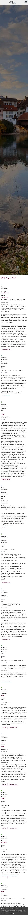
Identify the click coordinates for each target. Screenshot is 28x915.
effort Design (4, 842)
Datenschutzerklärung (9, 913)
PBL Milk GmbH (4, 293)
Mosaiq (2, 414)
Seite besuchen (6, 349)
